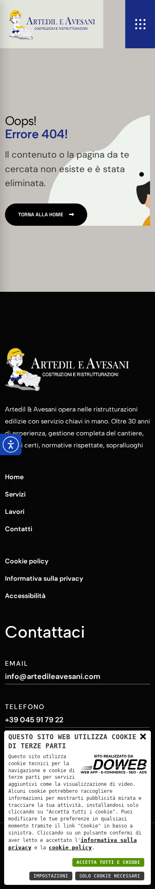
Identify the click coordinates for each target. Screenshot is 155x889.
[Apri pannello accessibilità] (10, 444)
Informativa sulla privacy (44, 578)
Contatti (18, 529)
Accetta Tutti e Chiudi (108, 862)
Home (14, 477)
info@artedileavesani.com (52, 676)
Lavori (14, 511)
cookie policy (70, 847)
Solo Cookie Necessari (109, 876)
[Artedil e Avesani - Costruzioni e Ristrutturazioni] (51, 24)
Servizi (15, 494)
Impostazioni (50, 876)
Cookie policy (26, 561)
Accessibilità (25, 595)
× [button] (143, 736)
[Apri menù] (140, 24)
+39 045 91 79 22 (34, 720)
